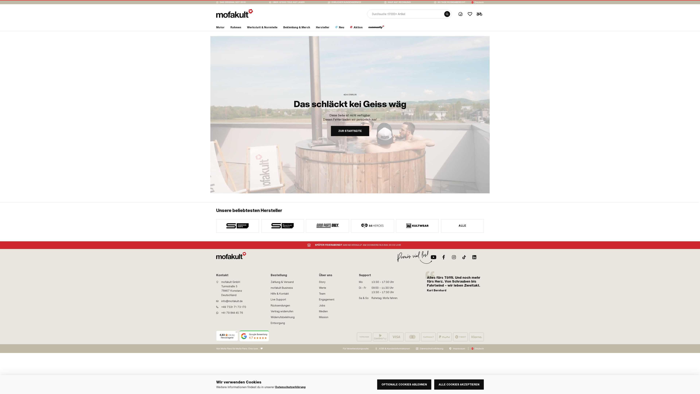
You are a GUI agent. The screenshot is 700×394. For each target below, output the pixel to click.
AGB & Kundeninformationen (394, 348)
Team (322, 294)
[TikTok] (464, 257)
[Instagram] (454, 257)
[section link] (376, 28)
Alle (462, 225)
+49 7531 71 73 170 (233, 307)
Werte (322, 288)
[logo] (234, 13)
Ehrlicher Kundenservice (346, 2)
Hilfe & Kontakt (280, 294)
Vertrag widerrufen (282, 311)
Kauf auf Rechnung (399, 2)
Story (322, 282)
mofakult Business (282, 288)
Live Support (278, 299)
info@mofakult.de (232, 301)
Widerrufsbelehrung (283, 317)
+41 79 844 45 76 (232, 313)
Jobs (322, 305)
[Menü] (236, 333)
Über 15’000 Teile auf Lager (289, 2)
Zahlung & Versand (282, 282)
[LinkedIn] (474, 257)
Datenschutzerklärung (431, 348)
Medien (323, 311)
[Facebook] (443, 257)
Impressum (459, 348)
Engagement (326, 299)
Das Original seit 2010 (233, 2)
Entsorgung (278, 323)
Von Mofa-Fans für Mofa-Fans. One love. (237, 348)
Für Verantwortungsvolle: (356, 348)
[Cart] (479, 14)
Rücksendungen (280, 305)
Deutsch (479, 2)
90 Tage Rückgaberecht (451, 2)
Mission (323, 317)
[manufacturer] (237, 226)
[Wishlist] (470, 14)
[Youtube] (433, 257)
